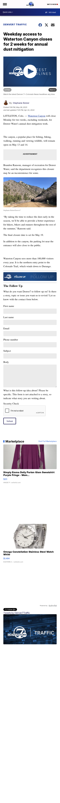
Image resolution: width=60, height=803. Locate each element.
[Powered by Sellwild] (53, 606)
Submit (10, 421)
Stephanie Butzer (21, 103)
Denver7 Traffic (15, 24)
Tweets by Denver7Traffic (16, 612)
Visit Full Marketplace (47, 441)
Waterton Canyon (36, 115)
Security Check (11, 403)
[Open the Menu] (4, 4)
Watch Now (52, 4)
